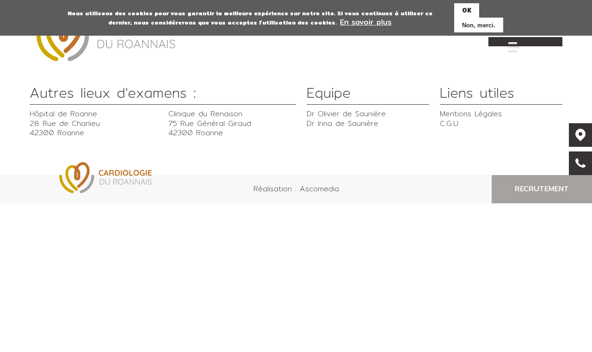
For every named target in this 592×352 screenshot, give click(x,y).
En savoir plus (366, 22)
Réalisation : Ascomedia (296, 189)
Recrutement (542, 189)
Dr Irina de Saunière (342, 123)
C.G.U (449, 123)
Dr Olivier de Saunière (346, 113)
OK (466, 10)
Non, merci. (478, 25)
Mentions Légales (471, 113)
